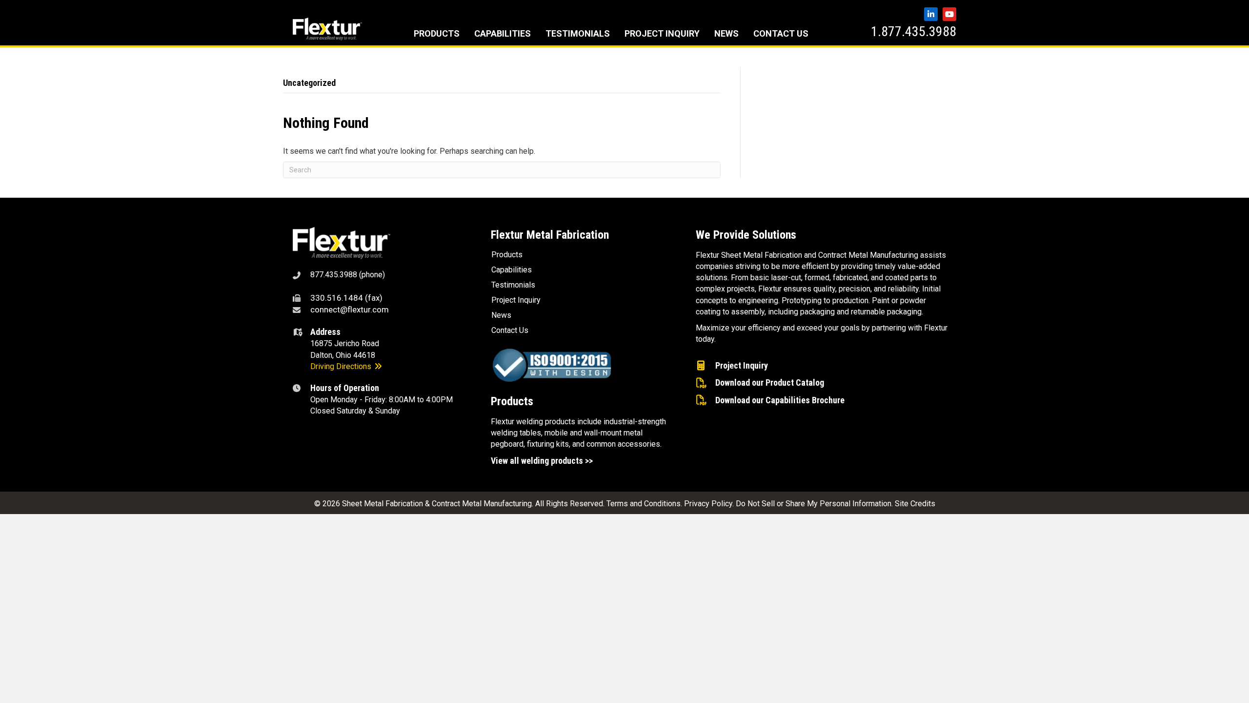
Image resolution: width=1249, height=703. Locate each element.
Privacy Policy (708, 503)
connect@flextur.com (349, 309)
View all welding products (537, 460)
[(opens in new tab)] (341, 243)
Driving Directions (341, 366)
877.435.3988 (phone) (347, 274)
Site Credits (915, 503)
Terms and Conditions (643, 503)
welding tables (516, 432)
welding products (545, 421)
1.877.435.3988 (913, 31)
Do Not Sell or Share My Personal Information (813, 503)
